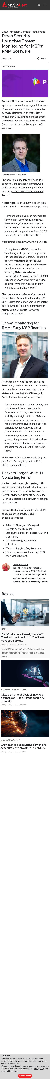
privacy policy (39, 1069)
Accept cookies (25, 1076)
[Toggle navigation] (45, 5)
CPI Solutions (40, 385)
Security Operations (13, 689)
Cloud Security (10, 739)
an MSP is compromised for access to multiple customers (23, 309)
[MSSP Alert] (14, 5)
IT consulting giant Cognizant (21, 548)
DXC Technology (14, 540)
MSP (3, 629)
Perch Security (16, 116)
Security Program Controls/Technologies (23, 31)
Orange (9, 532)
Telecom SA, (12, 525)
